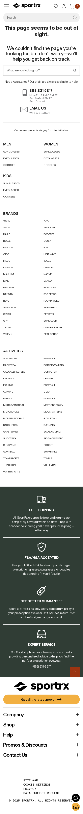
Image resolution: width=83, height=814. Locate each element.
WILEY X (7, 334)
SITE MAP (30, 780)
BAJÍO (6, 234)
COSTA (47, 240)
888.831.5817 (41, 90)
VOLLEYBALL (51, 465)
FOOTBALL (49, 385)
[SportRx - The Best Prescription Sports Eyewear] (27, 6)
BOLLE (6, 240)
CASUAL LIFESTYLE (14, 371)
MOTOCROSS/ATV (53, 405)
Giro (6, 254)
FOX (46, 247)
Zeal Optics (51, 334)
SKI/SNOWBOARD (53, 438)
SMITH (7, 314)
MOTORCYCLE (11, 411)
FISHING (8, 385)
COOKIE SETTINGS (37, 784)
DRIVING (48, 378)
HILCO (6, 260)
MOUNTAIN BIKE (53, 411)
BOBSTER (49, 234)
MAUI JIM (8, 274)
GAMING (8, 391)
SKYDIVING (9, 445)
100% (6, 220)
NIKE (6, 280)
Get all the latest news (37, 699)
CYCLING (8, 378)
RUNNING (49, 425)
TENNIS (48, 458)
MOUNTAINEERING (14, 418)
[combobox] (41, 17)
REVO (6, 300)
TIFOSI (7, 327)
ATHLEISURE (10, 358)
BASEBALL (49, 358)
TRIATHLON (9, 465)
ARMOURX (49, 227)
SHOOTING (9, 438)
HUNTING (49, 398)
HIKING (7, 398)
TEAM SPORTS (11, 458)
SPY (5, 320)
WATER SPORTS (11, 471)
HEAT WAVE (50, 254)
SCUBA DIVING (52, 431)
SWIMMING (50, 451)
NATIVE (48, 274)
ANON (6, 227)
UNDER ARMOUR (53, 327)
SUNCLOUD (50, 320)
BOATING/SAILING (54, 365)
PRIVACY (29, 788)
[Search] (75, 71)
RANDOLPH (50, 287)
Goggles (9, 165)
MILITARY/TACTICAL (13, 405)
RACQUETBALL (11, 425)
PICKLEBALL (50, 418)
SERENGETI (50, 307)
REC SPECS (50, 294)
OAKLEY (48, 280)
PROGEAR (8, 287)
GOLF (47, 391)
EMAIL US (37, 108)
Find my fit (76, 807)
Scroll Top (75, 672)
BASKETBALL (10, 365)
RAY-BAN (8, 294)
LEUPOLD (49, 267)
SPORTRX (49, 314)
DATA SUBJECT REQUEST (41, 793)
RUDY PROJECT (52, 300)
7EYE (46, 220)
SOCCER (48, 445)
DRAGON (8, 247)
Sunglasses (11, 151)
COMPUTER (50, 371)
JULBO (47, 260)
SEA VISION (9, 307)
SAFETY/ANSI (10, 431)
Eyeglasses (11, 158)
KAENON (8, 267)
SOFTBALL (9, 451)
